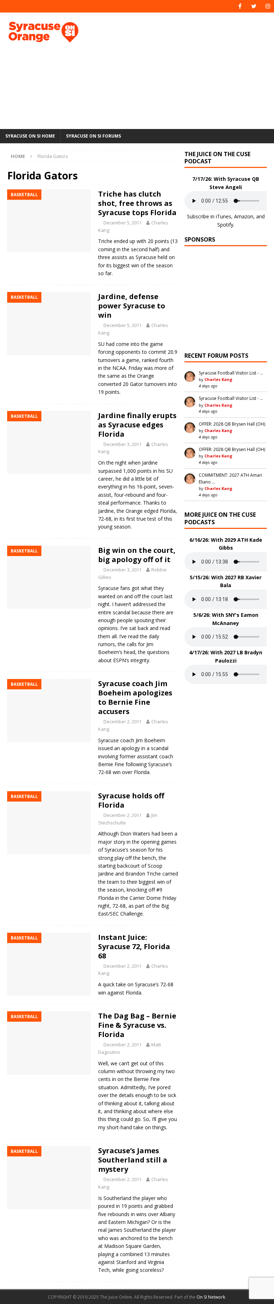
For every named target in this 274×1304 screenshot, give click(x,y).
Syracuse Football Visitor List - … (231, 373)
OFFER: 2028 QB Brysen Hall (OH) (232, 424)
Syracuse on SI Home (30, 136)
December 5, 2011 (122, 222)
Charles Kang (218, 379)
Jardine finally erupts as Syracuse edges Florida (137, 425)
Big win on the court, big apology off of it (137, 554)
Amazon (243, 216)
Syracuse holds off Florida (131, 800)
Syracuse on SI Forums (93, 136)
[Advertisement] (187, 70)
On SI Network (211, 1297)
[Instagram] (268, 6)
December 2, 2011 (122, 721)
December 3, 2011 (122, 444)
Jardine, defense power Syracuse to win (131, 306)
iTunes (223, 216)
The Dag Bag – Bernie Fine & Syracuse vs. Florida (137, 1025)
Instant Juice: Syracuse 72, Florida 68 (134, 946)
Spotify (225, 224)
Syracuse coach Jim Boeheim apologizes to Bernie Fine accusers (135, 697)
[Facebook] (240, 6)
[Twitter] (254, 6)
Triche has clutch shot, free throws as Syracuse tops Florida (137, 203)
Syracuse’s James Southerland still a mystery (132, 1160)
